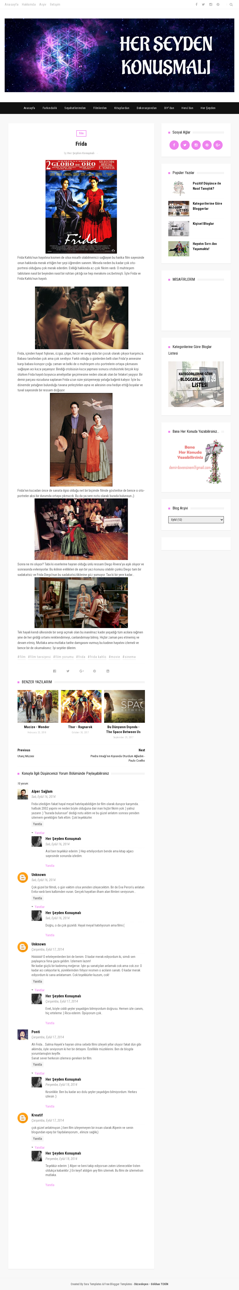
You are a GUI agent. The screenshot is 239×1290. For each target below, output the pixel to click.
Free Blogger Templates (118, 1284)
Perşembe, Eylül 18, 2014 (61, 1085)
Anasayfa (11, 4)
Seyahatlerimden (75, 108)
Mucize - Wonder (36, 727)
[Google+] (218, 145)
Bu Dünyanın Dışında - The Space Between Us (123, 729)
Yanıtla (37, 824)
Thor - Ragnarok (80, 727)
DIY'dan (169, 108)
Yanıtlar (40, 833)
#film (22, 657)
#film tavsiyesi (39, 657)
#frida (80, 657)
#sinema (129, 657)
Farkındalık (50, 108)
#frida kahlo (97, 657)
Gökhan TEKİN (159, 1284)
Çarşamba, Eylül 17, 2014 (48, 949)
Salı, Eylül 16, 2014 (44, 797)
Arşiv (42, 4)
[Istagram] (196, 145)
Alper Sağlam (42, 791)
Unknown (39, 874)
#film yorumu (63, 657)
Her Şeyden (208, 108)
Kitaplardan (122, 108)
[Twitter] (185, 145)
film (81, 133)
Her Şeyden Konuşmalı (63, 838)
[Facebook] (174, 145)
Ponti (36, 1032)
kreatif (37, 1115)
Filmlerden (100, 108)
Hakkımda (29, 4)
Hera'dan (187, 108)
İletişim (55, 4)
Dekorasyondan (147, 108)
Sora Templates (93, 1284)
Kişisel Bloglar (203, 224)
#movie (114, 657)
